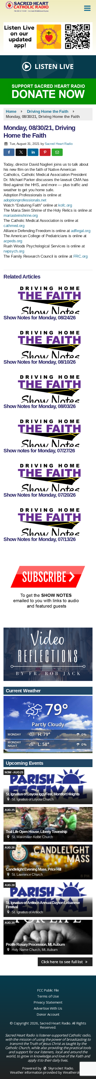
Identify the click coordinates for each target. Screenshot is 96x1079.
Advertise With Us (48, 1008)
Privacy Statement (48, 1002)
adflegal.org (80, 231)
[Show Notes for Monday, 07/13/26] (48, 519)
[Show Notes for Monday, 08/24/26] (48, 298)
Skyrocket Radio (60, 1068)
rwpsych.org (13, 251)
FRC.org (80, 256)
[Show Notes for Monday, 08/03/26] (48, 386)
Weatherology (74, 1072)
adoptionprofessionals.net (24, 200)
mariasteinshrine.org (20, 215)
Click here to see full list (62, 961)
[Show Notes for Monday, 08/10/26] (48, 342)
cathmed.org (13, 226)
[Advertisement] (48, 37)
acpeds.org (12, 241)
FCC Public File (48, 990)
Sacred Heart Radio (59, 144)
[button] (87, 8)
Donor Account (48, 1014)
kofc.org (65, 205)
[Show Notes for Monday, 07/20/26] (48, 475)
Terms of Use (48, 996)
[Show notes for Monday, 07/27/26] (48, 431)
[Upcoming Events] (48, 786)
